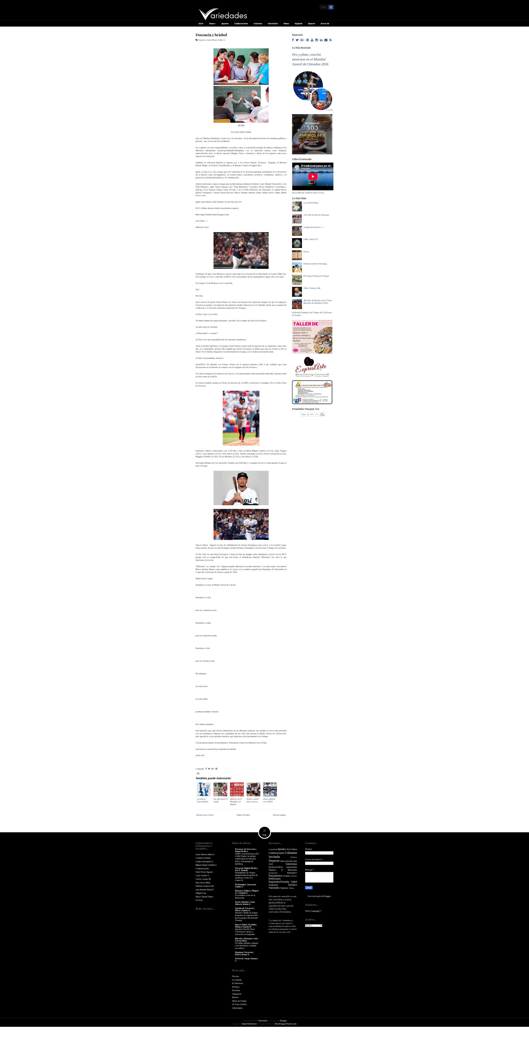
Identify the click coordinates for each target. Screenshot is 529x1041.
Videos (286, 23)
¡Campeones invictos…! (313, 227)
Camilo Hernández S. (204, 861)
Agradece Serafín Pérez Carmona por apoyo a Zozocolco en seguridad (245, 931)
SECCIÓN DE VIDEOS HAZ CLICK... (308, 193)
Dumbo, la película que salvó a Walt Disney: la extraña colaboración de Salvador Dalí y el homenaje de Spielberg (247, 859)
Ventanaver (236, 994)
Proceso (235, 976)
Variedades (274, 887)
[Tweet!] (209, 769)
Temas (212, 23)
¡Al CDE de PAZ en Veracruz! (316, 215)
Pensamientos (275, 875)
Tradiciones (273, 885)
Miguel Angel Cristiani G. (206, 865)
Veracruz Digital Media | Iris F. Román (246, 869)
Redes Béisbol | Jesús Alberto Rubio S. (245, 903)
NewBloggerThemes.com (285, 1024)
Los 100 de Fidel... (311, 203)
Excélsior (236, 990)
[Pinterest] (307, 40)
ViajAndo (298, 23)
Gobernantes (237, 1008)
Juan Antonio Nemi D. (205, 889)
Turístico (292, 884)
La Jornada (236, 980)
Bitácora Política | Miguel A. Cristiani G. (246, 892)
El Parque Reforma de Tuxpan (316, 276)
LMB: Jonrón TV (310, 239)
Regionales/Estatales (279, 881)
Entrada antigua (279, 815)
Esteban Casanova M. (205, 886)
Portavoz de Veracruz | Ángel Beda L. (245, 850)
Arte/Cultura (291, 849)
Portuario (294, 876)
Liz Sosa (199, 900)
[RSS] (330, 40)
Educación (284, 861)
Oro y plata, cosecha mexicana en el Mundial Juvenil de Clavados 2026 (310, 59)
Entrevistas (273, 23)
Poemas (286, 876)
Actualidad (273, 849)
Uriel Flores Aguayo (204, 872)
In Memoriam (289, 870)
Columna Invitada (203, 858)
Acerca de (325, 23)
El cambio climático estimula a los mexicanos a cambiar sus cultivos (246, 945)
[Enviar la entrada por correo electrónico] (198, 773)
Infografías (273, 873)
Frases (306, 251)
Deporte (311, 23)
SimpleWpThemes (249, 1024)
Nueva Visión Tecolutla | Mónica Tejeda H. (246, 925)
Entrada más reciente (205, 815)
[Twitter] (297, 40)
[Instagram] (316, 40)
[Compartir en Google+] (213, 769)
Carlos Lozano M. (203, 879)
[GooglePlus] (302, 40)
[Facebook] (293, 40)
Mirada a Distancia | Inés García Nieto (246, 939)
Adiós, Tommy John (311, 288)
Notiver (235, 997)
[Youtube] (312, 40)
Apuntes (225, 23)
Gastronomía (291, 867)
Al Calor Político (239, 1004)
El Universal (237, 983)
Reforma (235, 987)
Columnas (257, 23)
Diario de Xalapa (239, 1001)
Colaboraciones (241, 23)
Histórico (272, 870)
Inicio (201, 23)
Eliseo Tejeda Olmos (204, 897)
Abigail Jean (201, 893)
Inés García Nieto (203, 882)
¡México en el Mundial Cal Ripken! (236, 801)
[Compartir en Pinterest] (216, 769)
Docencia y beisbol (211, 34)
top (264, 834)
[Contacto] (325, 40)
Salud (294, 881)
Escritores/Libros (276, 867)
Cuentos (293, 857)
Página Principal (243, 815)
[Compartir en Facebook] (206, 769)
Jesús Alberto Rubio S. (215, 40)
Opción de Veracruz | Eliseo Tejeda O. (245, 909)
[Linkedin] (321, 40)
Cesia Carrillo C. (203, 875)
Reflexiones (274, 878)
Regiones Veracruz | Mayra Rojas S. (244, 953)
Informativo (292, 873)
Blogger (327, 896)
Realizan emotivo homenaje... (315, 264)
